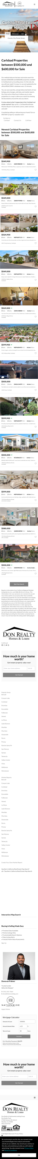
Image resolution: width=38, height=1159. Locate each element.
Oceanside (4, 734)
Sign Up (3, 943)
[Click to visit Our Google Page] (8, 645)
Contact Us (17, 120)
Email (6, 643)
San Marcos (5, 749)
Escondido (4, 709)
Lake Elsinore (5, 723)
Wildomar (4, 767)
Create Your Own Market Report (11, 862)
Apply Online (5, 1009)
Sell (22, 34)
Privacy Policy (19, 1133)
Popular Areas (6, 692)
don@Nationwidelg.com (10, 994)
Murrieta (4, 731)
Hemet (3, 716)
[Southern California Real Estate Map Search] (1, 919)
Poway (3, 742)
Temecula (4, 756)
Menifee (4, 727)
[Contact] (2, 1135)
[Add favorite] (35, 169)
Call (2, 643)
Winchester (5, 771)
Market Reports (6, 777)
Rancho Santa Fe (6, 745)
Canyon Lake (5, 698)
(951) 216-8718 (5, 1123)
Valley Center (5, 760)
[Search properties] (30, 38)
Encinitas (4, 705)
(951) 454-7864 (8, 991)
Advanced (15, 34)
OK (19, 1155)
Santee (3, 753)
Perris (3, 738)
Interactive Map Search (12, 94)
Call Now (28, 120)
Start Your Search (19, 584)
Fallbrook (4, 713)
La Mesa (4, 720)
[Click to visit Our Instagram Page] (4, 645)
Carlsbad (4, 702)
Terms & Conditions (11, 1150)
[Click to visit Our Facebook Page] (2, 645)
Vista (3, 763)
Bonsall (3, 694)
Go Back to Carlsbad (6, 119)
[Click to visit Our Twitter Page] (6, 645)
